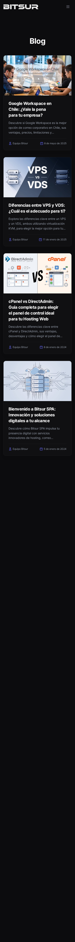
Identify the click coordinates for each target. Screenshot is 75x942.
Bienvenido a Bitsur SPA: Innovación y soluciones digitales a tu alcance (32, 415)
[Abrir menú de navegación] (68, 6)
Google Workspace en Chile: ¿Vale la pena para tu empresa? (30, 109)
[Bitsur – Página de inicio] (20, 7)
